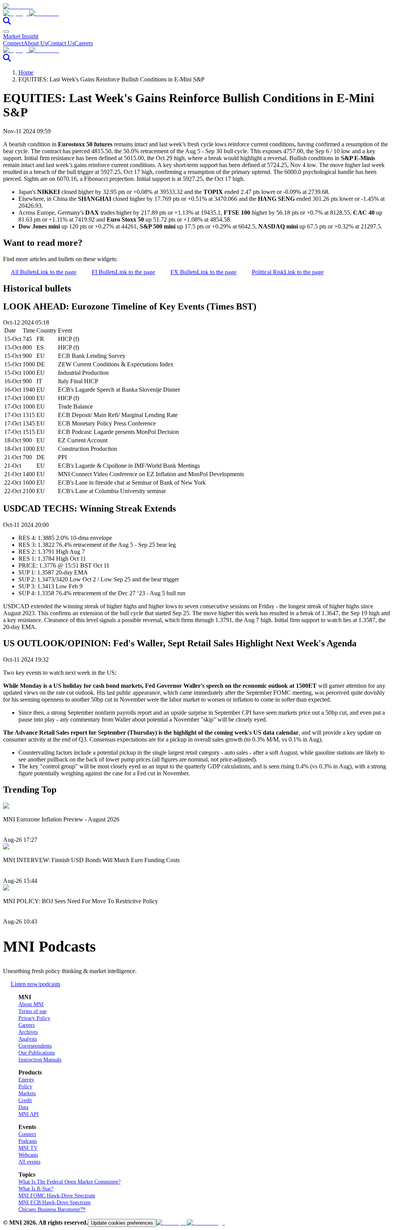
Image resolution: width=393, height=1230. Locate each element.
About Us (35, 43)
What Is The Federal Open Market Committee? (69, 1182)
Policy (25, 1086)
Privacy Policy (34, 1018)
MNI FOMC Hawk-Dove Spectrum (56, 1196)
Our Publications (36, 1053)
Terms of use (32, 1011)
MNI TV (28, 1148)
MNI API (28, 1114)
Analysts (27, 1039)
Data (23, 1107)
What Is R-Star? (35, 1189)
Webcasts (28, 1155)
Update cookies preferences (122, 1223)
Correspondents (35, 1046)
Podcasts (27, 1141)
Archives (28, 1032)
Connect (13, 43)
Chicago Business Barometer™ (52, 1209)
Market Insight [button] (20, 36)
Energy (26, 1080)
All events (29, 1162)
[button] (196, 13)
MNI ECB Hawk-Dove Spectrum (54, 1202)
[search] (7, 22)
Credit (25, 1100)
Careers (83, 43)
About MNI (31, 1004)
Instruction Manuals (39, 1060)
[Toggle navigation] (6, 31)
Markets (27, 1093)
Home (25, 72)
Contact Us (60, 43)
